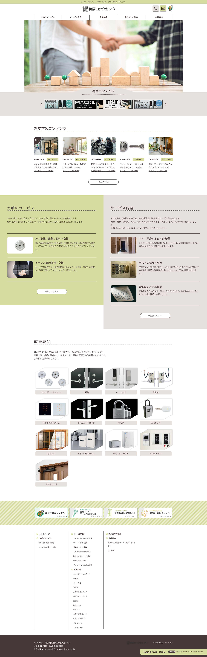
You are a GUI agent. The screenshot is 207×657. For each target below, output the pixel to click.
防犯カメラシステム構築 (81, 556)
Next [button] (206, 24)
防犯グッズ (77, 605)
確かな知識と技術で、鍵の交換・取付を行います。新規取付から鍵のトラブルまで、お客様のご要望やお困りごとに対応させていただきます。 (65, 246)
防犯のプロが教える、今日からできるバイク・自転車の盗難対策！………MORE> (103, 167)
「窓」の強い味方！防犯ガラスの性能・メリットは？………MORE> (74, 167)
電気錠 (75, 587)
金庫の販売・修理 (79, 560)
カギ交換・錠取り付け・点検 (52, 238)
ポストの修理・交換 (150, 262)
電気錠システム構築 (150, 286)
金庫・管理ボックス (80, 614)
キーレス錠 (77, 583)
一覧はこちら (102, 182)
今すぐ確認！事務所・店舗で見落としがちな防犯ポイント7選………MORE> (45, 167)
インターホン (78, 623)
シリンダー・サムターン (81, 574)
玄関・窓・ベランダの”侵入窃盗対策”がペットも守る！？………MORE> (160, 167)
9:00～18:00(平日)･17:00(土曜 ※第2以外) (189, 651)
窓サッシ (76, 610)
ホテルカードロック (80, 596)
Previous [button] (1, 24)
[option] (103, 56)
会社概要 (111, 550)
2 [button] (103, 84)
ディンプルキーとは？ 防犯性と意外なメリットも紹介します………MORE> (131, 167)
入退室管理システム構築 (81, 551)
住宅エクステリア (79, 618)
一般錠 (75, 578)
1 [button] (100, 84)
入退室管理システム (80, 592)
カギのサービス (48, 17)
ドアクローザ (78, 627)
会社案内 (159, 17)
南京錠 (75, 601)
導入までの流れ (131, 17)
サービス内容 (75, 17)
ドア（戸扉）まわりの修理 (154, 238)
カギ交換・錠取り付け (46, 543)
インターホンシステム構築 (82, 565)
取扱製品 (103, 17)
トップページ (44, 534)
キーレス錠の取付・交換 (49, 262)
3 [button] (107, 84)
